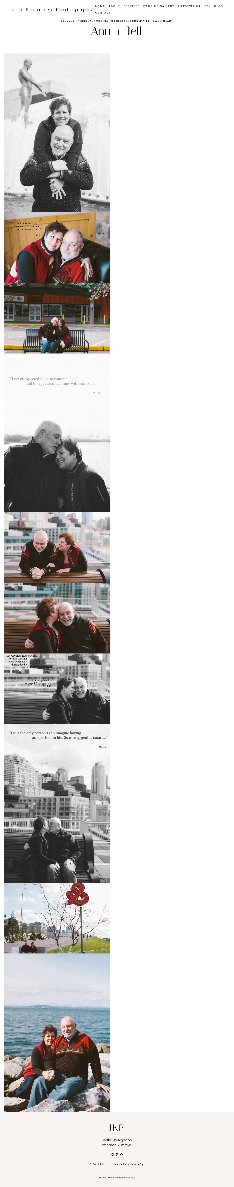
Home (100, 6)
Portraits (104, 20)
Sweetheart (163, 20)
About (114, 6)
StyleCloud (129, 1177)
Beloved (68, 20)
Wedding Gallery (158, 6)
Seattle (122, 20)
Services (132, 6)
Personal (85, 20)
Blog (218, 6)
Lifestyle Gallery (194, 6)
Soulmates (141, 20)
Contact (103, 12)
